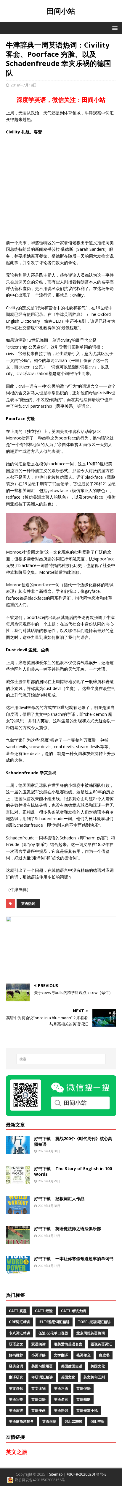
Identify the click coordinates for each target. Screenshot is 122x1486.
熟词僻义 (83, 1355)
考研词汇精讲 (42, 1377)
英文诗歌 (16, 1388)
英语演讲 (16, 1410)
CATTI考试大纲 (73, 1310)
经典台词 (16, 1366)
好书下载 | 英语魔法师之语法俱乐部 (67, 1228)
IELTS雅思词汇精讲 (54, 1321)
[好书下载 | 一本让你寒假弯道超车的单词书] (18, 1270)
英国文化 (68, 1377)
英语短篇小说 (87, 1410)
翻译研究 (16, 1377)
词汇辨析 (97, 1421)
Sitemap (56, 1474)
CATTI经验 (44, 1310)
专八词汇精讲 (19, 1333)
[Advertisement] (61, 187)
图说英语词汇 (101, 1344)
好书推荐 (16, 1355)
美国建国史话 (71, 1366)
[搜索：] (61, 1059)
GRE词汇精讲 (19, 1321)
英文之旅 (16, 1451)
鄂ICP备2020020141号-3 (87, 1474)
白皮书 (104, 1355)
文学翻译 (61, 1355)
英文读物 (38, 1388)
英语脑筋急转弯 (21, 1421)
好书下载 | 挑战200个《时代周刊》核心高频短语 (73, 1141)
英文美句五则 (94, 1377)
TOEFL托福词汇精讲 (94, 1321)
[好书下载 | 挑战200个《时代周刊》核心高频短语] (18, 1150)
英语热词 (28, 903)
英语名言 (61, 1399)
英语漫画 (38, 1410)
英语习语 (61, 1388)
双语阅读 (38, 1344)
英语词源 (49, 1421)
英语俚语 (83, 1388)
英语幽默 (83, 1399)
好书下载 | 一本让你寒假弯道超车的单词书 (73, 1258)
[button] (114, 27)
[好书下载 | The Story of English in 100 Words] (18, 1180)
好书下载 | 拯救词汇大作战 (59, 1198)
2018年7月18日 (24, 85)
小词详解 (38, 1355)
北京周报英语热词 (90, 1333)
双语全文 (16, 1344)
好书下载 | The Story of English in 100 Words (73, 1171)
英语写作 (16, 1399)
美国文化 (98, 1366)
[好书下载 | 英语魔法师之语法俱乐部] (18, 1240)
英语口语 (38, 1399)
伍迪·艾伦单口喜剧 (53, 1333)
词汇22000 (73, 1421)
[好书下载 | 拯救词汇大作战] (18, 1210)
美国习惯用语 (42, 1366)
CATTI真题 (18, 1310)
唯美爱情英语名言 (68, 1344)
